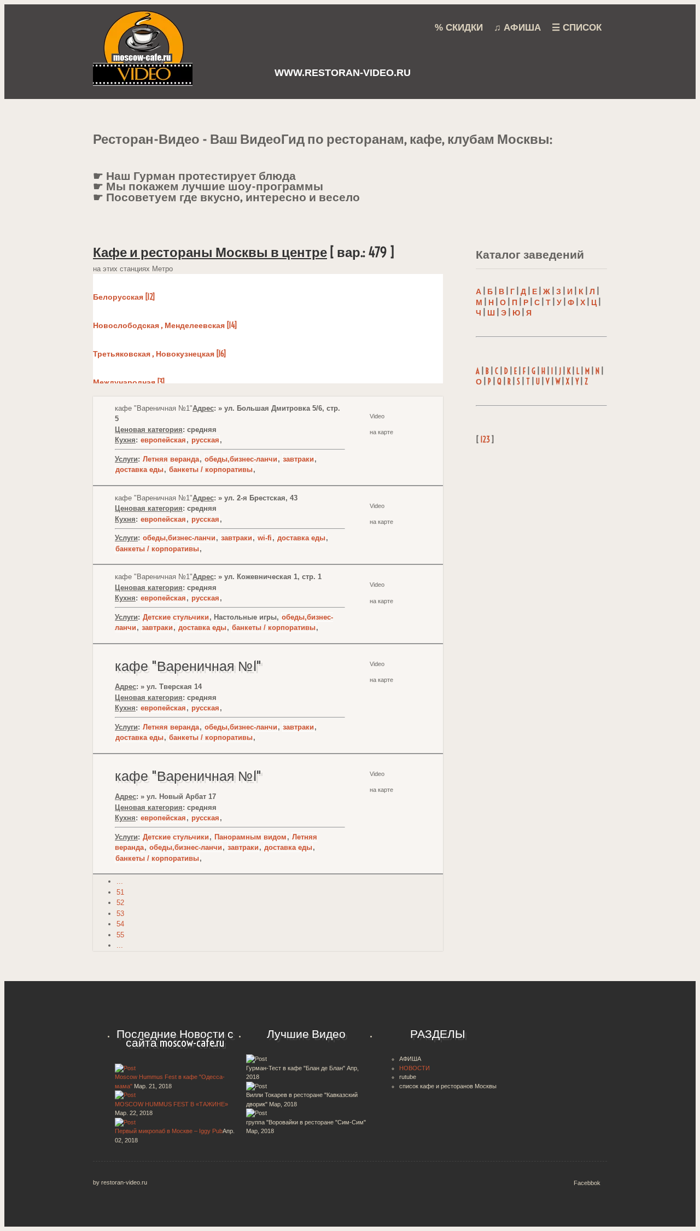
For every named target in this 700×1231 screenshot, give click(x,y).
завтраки (298, 459)
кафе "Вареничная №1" (188, 666)
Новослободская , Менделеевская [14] (165, 325)
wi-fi (265, 538)
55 (120, 935)
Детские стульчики (176, 617)
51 (120, 892)
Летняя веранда (171, 459)
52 (120, 903)
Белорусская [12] (124, 297)
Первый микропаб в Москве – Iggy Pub (169, 1131)
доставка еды (139, 469)
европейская (163, 440)
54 (120, 924)
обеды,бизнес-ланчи (241, 459)
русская (205, 440)
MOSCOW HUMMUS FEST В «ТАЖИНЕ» (171, 1104)
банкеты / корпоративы (211, 469)
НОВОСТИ (414, 1068)
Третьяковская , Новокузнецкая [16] (159, 354)
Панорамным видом (250, 837)
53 (120, 913)
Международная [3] (129, 382)
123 (485, 440)
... (119, 881)
